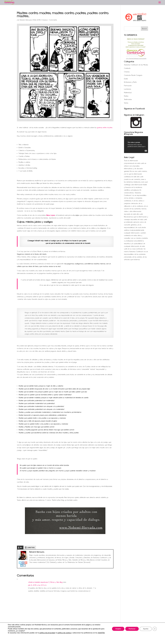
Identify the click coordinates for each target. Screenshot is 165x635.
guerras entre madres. (105, 128)
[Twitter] (20, 562)
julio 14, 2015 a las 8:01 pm (37, 585)
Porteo (126, 96)
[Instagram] (24, 565)
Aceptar (118, 629)
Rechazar (132, 629)
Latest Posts (31, 547)
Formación (128, 86)
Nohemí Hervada (26, 20)
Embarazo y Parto (130, 82)
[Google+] (26, 562)
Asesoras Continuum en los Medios (136, 65)
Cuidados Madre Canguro (133, 75)
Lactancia (127, 89)
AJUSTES (101, 633)
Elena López (50, 215)
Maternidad (128, 93)
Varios (126, 103)
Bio (21, 547)
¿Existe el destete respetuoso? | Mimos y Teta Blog (45, 582)
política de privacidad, (47, 633)
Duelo (126, 79)
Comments (52, 20)
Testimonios (128, 99)
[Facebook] (23, 562)
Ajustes (145, 629)
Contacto (127, 68)
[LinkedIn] (21, 565)
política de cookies (64, 633)
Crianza (44, 20)
